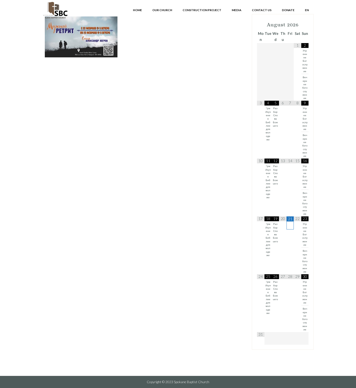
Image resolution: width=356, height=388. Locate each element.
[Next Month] (305, 25)
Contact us (261, 10)
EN (307, 10)
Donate (288, 10)
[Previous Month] (260, 25)
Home (137, 10)
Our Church (162, 10)
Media (236, 10)
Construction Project (202, 10)
